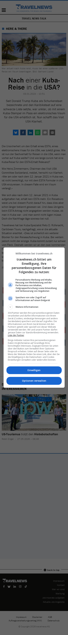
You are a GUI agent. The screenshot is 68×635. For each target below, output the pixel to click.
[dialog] (34, 317)
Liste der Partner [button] (16, 335)
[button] (34, 307)
